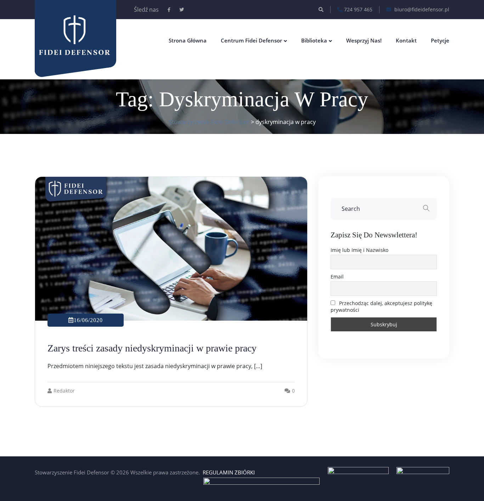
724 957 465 (358, 9)
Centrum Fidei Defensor (251, 40)
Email (337, 276)
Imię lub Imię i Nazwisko (359, 250)
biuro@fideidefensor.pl (421, 9)
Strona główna (188, 40)
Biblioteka (314, 40)
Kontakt (406, 40)
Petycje (440, 40)
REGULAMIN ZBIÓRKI (229, 472)
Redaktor (64, 390)
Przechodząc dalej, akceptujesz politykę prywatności (381, 306)
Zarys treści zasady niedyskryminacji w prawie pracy (152, 348)
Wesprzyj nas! (364, 40)
